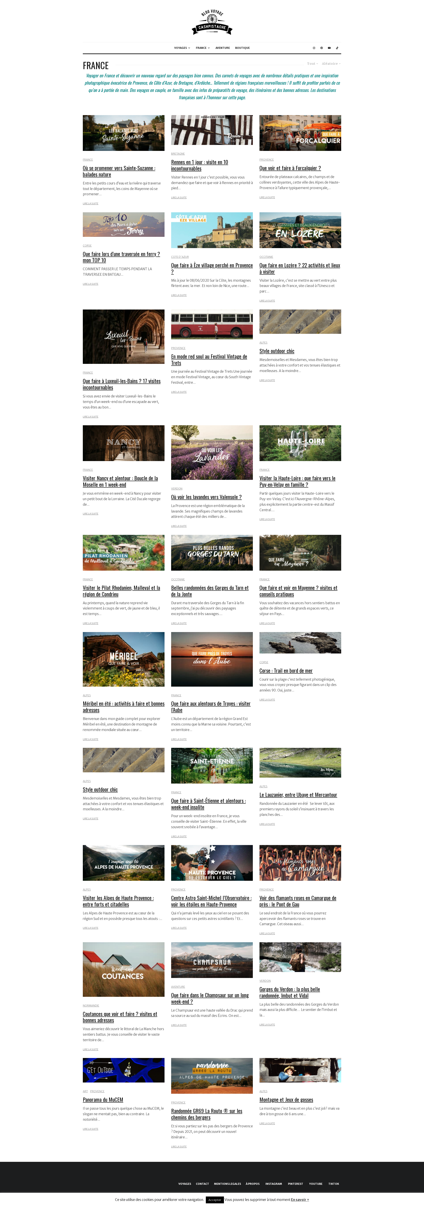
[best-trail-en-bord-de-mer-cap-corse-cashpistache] (300, 642)
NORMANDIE (91, 1005)
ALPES (263, 342)
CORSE (87, 245)
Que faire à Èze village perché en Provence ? (212, 268)
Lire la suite (90, 203)
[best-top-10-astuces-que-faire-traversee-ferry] (124, 224)
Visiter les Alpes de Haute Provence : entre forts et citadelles (118, 901)
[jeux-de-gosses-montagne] (300, 1070)
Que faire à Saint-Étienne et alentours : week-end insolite (208, 803)
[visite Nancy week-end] (124, 443)
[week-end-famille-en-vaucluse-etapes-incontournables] (300, 1173)
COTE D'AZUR (180, 256)
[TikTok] (337, 47)
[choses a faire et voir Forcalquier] (300, 133)
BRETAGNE (178, 153)
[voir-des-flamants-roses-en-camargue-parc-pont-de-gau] (300, 863)
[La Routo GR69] (212, 1076)
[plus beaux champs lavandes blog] (212, 452)
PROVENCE (266, 159)
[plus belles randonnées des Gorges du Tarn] (212, 553)
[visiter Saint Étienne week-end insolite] (212, 766)
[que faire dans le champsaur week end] (212, 960)
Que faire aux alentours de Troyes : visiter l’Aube (211, 706)
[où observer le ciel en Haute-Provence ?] (212, 863)
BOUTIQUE (242, 47)
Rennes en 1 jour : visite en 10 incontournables (199, 165)
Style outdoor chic (276, 351)
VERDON (176, 488)
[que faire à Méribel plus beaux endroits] (124, 659)
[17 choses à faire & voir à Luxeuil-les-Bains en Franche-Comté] (124, 337)
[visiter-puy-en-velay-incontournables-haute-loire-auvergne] (300, 443)
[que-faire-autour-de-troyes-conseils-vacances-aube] (212, 659)
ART (85, 1091)
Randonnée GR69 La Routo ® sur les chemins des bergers (206, 1113)
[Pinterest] (321, 47)
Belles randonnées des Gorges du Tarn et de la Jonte (210, 590)
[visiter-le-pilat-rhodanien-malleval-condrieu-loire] (124, 553)
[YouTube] (329, 47)
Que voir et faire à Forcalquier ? (290, 168)
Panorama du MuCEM (103, 1099)
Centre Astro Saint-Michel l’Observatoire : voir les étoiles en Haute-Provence (211, 901)
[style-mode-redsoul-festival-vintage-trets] (212, 324)
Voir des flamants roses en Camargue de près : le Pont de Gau (297, 901)
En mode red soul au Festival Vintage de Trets (209, 359)
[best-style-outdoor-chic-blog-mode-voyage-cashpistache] (300, 322)
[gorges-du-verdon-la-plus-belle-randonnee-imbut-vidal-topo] (300, 957)
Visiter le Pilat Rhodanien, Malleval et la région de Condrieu (121, 590)
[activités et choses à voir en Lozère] (300, 230)
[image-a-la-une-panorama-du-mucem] (124, 1070)
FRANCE (201, 47)
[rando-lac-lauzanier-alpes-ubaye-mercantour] (300, 763)
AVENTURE (223, 47)
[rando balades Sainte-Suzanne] (124, 133)
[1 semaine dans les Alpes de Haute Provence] (124, 863)
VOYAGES (180, 47)
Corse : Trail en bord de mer (286, 670)
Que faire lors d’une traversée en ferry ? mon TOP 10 (121, 257)
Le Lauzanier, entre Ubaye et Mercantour (298, 794)
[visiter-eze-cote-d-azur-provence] (212, 230)
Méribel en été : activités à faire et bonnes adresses (124, 706)
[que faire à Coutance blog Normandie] (124, 969)
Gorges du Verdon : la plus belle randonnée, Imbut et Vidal (289, 992)
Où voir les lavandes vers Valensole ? (206, 497)
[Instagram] (314, 47)
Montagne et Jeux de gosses (286, 1099)
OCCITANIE (266, 256)
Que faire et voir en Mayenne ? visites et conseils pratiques (298, 590)
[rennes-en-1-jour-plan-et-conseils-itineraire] (212, 130)
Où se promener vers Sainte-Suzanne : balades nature (119, 171)
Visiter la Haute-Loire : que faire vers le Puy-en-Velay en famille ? (297, 481)
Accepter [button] (214, 1200)
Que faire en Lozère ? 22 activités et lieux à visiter (299, 268)
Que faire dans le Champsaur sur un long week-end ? (210, 998)
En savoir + (300, 1200)
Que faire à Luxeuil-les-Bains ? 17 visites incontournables (122, 384)
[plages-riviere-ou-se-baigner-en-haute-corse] (212, 1173)
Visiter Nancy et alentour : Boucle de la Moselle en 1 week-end (120, 481)
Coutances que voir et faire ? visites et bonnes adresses (120, 1016)
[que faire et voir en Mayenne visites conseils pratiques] (300, 553)
